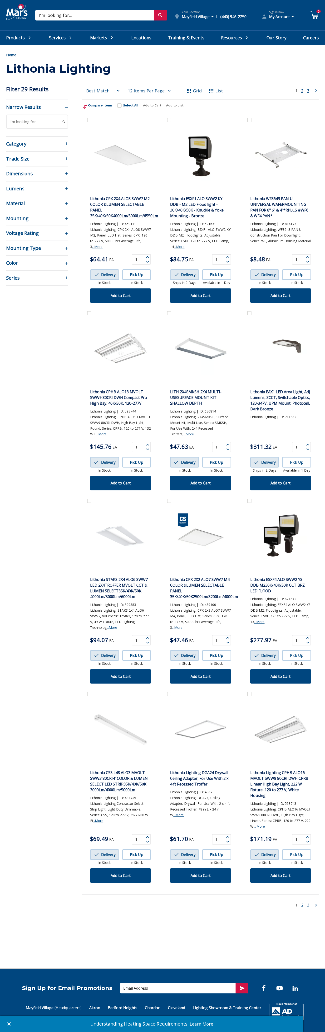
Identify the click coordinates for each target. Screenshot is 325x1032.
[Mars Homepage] (17, 17)
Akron (94, 1007)
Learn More (201, 1024)
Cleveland (176, 1007)
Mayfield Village (54, 1007)
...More (97, 246)
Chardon (152, 1007)
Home (11, 54)
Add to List (174, 105)
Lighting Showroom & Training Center (227, 1007)
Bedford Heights (122, 1007)
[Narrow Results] (63, 121)
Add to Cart (152, 105)
